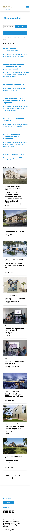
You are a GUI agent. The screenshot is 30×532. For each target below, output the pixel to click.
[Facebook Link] (4, 511)
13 (9, 478)
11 (22, 475)
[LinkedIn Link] (13, 511)
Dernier (18, 478)
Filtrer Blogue (15, 33)
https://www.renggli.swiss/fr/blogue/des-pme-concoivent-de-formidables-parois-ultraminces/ (15, 144)
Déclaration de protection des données (13, 520)
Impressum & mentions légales (11, 525)
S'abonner (7, 502)
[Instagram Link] (7, 511)
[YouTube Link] (10, 511)
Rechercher (21, 26)
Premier (7, 475)
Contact (5, 526)
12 (5, 478)
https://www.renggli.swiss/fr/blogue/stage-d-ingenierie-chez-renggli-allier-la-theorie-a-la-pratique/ (16, 108)
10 (19, 475)
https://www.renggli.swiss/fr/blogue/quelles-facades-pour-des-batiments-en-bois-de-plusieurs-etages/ (16, 74)
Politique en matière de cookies (11, 523)
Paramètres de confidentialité (11, 521)
